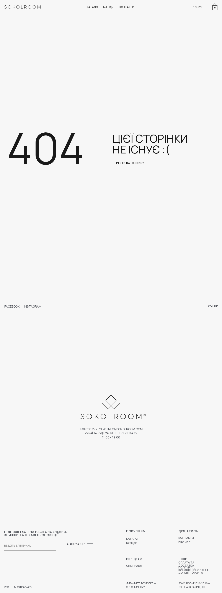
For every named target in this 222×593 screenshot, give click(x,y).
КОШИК (213, 306)
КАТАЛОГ (93, 7)
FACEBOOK (12, 306)
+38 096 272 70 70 (92, 429)
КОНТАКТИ (126, 7)
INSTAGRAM (32, 306)
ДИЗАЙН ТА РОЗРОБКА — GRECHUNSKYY (141, 585)
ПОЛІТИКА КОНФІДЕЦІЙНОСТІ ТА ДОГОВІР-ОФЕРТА (193, 570)
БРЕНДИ (108, 7)
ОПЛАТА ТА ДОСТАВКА (186, 564)
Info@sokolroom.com (125, 429)
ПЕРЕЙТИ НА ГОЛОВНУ (128, 163)
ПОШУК (197, 7)
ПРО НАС (184, 542)
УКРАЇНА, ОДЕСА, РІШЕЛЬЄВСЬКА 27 (111, 433)
